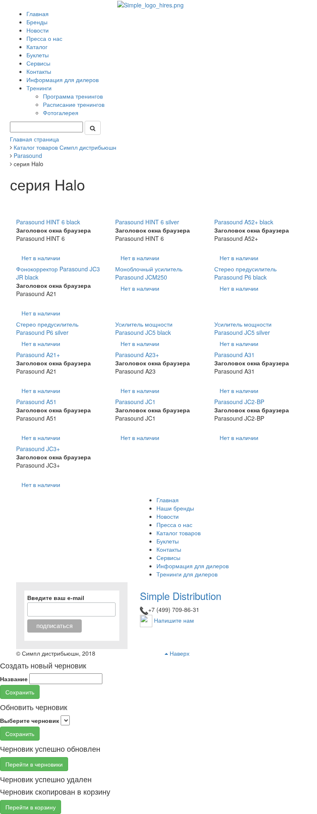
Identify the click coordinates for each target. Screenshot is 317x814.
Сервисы (38, 63)
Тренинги (39, 88)
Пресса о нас (44, 38)
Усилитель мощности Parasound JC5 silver (243, 328)
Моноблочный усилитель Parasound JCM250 (148, 273)
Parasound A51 (36, 402)
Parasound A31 (234, 355)
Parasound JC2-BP (239, 402)
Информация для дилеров (62, 79)
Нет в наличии (40, 258)
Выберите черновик (29, 720)
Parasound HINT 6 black (48, 222)
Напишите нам (174, 620)
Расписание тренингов (74, 104)
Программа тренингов (73, 96)
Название (14, 679)
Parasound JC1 (135, 402)
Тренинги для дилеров (187, 574)
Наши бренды (175, 508)
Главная (37, 13)
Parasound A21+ (38, 355)
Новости (37, 30)
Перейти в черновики (34, 764)
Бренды (36, 22)
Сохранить (19, 692)
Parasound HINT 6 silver (147, 222)
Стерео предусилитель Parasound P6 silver (47, 328)
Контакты (38, 71)
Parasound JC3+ (38, 449)
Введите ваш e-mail (55, 598)
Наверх (178, 653)
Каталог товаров (178, 533)
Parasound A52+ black (243, 222)
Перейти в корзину (30, 807)
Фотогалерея (61, 112)
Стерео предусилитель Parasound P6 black (245, 273)
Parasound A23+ (137, 355)
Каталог (36, 46)
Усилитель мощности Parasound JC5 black (144, 328)
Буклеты (37, 55)
